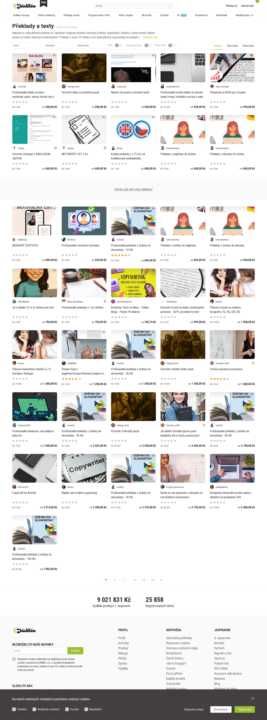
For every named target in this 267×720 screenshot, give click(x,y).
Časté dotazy (174, 658)
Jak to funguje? (176, 663)
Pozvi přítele (174, 673)
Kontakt (219, 643)
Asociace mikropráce (228, 673)
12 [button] (144, 580)
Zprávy (122, 663)
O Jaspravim (222, 638)
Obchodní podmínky (179, 638)
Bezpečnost (174, 653)
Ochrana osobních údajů (182, 648)
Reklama (219, 678)
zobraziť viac (150, 37)
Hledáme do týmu (225, 689)
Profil (121, 638)
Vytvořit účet (247, 5)
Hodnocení (83, 45)
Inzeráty (123, 643)
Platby (122, 658)
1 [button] (123, 580)
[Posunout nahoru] (106, 580)
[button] (114, 580)
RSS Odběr (221, 668)
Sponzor (219, 658)
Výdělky (123, 668)
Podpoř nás (221, 663)
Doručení (49, 45)
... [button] (129, 580)
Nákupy (123, 653)
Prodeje (123, 648)
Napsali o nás (223, 653)
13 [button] (152, 580)
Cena (16, 45)
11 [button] (135, 580)
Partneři (219, 648)
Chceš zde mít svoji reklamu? (134, 189)
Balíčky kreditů (175, 678)
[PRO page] (43, 3)
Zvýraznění (173, 684)
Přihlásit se (231, 5)
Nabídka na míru (176, 689)
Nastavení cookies (178, 643)
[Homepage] (24, 6)
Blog (217, 684)
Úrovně (170, 668)
